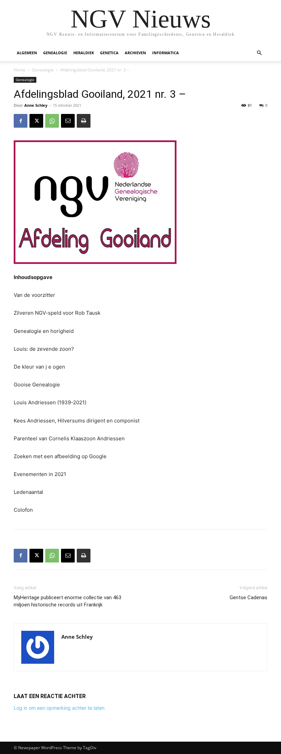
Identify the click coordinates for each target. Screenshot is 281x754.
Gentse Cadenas (248, 597)
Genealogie (55, 52)
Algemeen (27, 52)
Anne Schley (35, 105)
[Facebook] (20, 121)
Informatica (165, 52)
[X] (36, 121)
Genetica (109, 52)
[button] (259, 53)
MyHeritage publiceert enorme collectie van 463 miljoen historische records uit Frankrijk (67, 601)
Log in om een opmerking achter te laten (59, 708)
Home (19, 70)
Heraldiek (83, 52)
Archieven (135, 52)
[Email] (68, 121)
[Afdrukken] (83, 121)
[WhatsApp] (52, 121)
